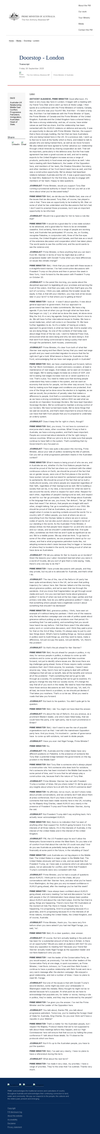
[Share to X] (10, 143)
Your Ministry (84, 17)
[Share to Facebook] (8, 143)
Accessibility (12, 1120)
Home (11, 41)
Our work (82, 11)
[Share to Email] (23, 143)
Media (81, 24)
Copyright (11, 1108)
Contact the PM (85, 30)
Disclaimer (12, 1123)
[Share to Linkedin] (15, 143)
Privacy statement (15, 1127)
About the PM (84, 5)
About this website (15, 1116)
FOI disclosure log (15, 1112)
